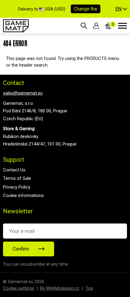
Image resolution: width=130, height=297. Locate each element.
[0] (109, 25)
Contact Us (14, 170)
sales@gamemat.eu (23, 93)
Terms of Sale (17, 178)
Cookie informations (23, 195)
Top (89, 288)
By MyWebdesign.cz (60, 288)
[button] (121, 9)
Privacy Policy (16, 187)
